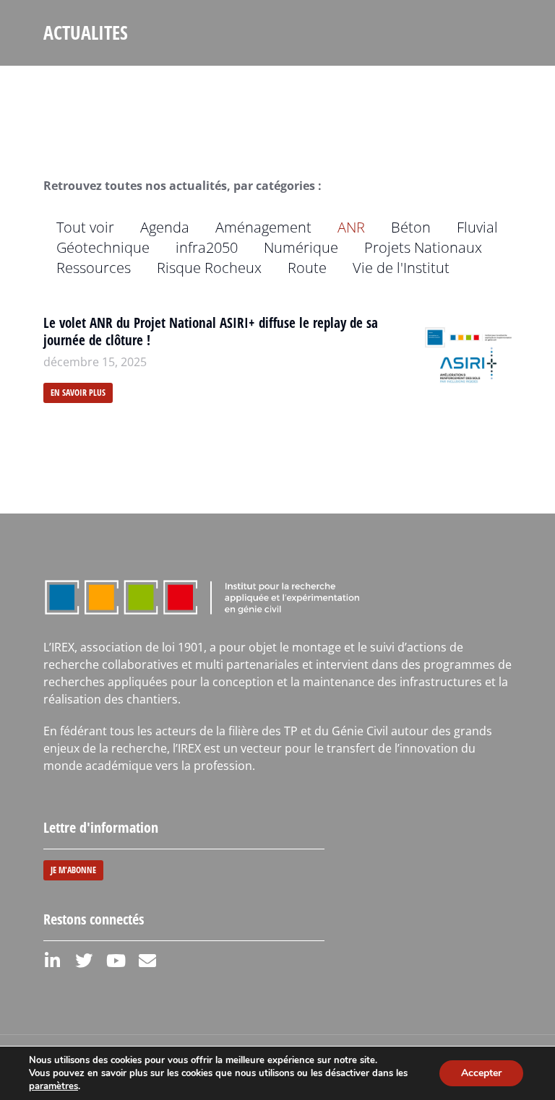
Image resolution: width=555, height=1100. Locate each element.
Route (307, 267)
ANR (351, 227)
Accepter (481, 1073)
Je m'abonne (73, 870)
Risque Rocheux (209, 267)
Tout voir (85, 227)
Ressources (93, 267)
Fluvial (477, 227)
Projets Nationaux (423, 247)
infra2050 (207, 247)
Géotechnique (103, 247)
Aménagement (263, 227)
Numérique (301, 247)
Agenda (164, 227)
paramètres (53, 1086)
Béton (411, 227)
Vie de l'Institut (401, 267)
